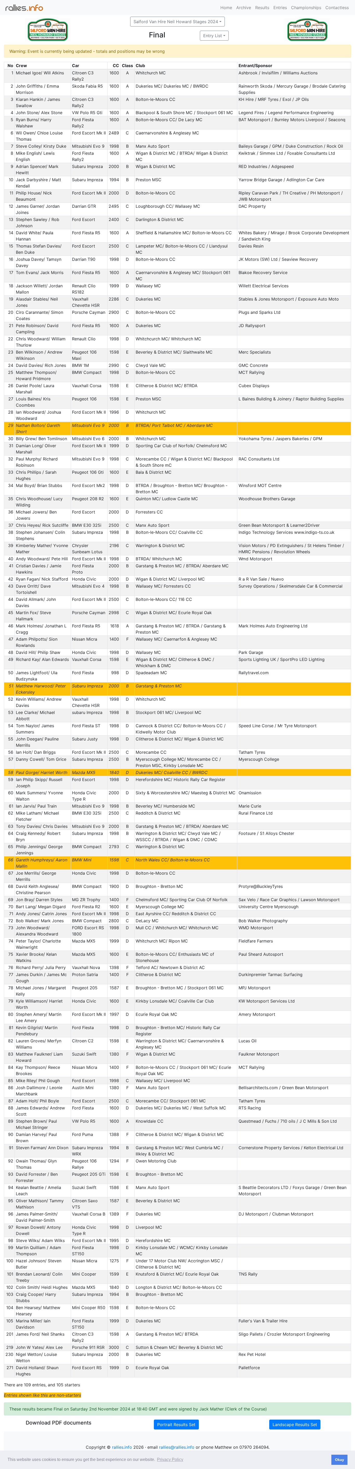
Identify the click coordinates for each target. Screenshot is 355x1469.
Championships (306, 7)
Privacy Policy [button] (170, 1459)
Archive (243, 7)
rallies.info (122, 1447)
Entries (280, 7)
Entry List (212, 35)
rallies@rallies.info (176, 1447)
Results (262, 7)
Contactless (337, 7)
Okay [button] (339, 1460)
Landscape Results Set (295, 1424)
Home (226, 7)
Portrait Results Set (176, 1424)
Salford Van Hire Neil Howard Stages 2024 (176, 21)
